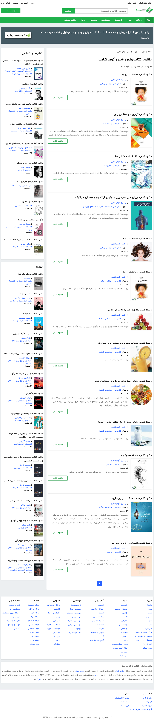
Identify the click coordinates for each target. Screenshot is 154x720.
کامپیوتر (118, 20)
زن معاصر (100, 472)
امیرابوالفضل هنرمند (22, 564)
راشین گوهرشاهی (118, 79)
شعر (150, 613)
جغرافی (124, 620)
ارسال (40, 679)
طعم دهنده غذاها (88, 438)
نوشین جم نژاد (24, 378)
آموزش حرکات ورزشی (106, 563)
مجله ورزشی (34, 624)
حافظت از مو (96, 255)
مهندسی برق (76, 617)
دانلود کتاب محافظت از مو (137, 239)
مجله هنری (34, 640)
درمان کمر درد (94, 214)
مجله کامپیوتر (33, 605)
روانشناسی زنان (97, 135)
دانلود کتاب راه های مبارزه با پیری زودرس (129, 310)
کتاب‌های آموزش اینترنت (22, 74)
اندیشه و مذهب (121, 609)
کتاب (97, 675)
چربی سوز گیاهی (75, 397)
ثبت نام (24, 3)
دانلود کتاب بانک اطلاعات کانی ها (133, 156)
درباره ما (148, 701)
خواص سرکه (102, 438)
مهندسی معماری (74, 613)
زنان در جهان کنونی (86, 472)
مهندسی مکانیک (74, 620)
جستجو (68, 11)
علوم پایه (124, 652)
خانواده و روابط (54, 613)
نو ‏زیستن (73, 472)
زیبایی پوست (85, 91)
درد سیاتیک (106, 214)
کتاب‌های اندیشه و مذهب (21, 320)
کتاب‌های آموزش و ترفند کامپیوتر (18, 71)
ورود (32, 3)
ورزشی (57, 636)
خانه (149, 20)
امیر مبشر (26, 525)
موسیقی (56, 632)
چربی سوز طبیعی (112, 401)
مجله (82, 20)
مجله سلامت (34, 636)
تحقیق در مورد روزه (97, 515)
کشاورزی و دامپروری (119, 648)
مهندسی (105, 20)
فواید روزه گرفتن (70, 515)
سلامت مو (86, 255)
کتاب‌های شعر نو (25, 170)
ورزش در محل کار (111, 559)
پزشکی (125, 613)
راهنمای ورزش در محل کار (63, 559)
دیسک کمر (92, 218)
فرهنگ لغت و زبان (144, 640)
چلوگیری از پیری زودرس (89, 326)
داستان (149, 605)
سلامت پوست (98, 91)
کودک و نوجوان (53, 628)
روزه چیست (83, 515)
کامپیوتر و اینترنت (96, 640)
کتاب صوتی (70, 20)
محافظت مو (100, 288)
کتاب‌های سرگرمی (17, 570)
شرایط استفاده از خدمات (141, 709)
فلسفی (125, 636)
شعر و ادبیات (14, 605)
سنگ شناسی (58, 173)
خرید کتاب (124, 705)
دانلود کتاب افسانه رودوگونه (136, 455)
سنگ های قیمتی (81, 173)
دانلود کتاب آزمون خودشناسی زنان (133, 114)
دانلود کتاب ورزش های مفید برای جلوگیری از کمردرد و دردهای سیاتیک (113, 197)
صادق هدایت (24, 224)
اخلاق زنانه (89, 131)
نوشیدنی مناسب (112, 359)
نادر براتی (26, 278)
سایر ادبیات (147, 648)
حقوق (125, 640)
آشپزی (57, 609)
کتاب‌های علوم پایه (113, 165)
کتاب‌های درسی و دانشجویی (20, 147)
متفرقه (57, 644)
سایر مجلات (34, 644)
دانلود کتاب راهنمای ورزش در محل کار (131, 543)
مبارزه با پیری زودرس (110, 326)
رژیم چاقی (118, 405)
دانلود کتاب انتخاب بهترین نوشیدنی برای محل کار (125, 343)
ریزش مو (107, 255)
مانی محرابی (25, 244)
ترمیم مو (115, 255)
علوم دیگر (124, 656)
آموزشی (17, 628)
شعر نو (149, 617)
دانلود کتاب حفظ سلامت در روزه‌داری (132, 498)
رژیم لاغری (79, 401)
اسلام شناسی (113, 515)
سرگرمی (56, 620)
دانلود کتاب (57, 97)
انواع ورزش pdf (72, 563)
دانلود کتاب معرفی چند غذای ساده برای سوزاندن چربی (123, 381)
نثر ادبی (115, 472)
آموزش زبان (147, 644)
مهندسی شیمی (74, 624)
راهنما (15, 3)
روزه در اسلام (122, 526)
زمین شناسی (113, 173)
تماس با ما (5, 3)
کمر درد (116, 214)
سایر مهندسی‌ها (74, 632)
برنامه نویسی (98, 617)
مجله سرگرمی (33, 617)
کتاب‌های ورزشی (25, 527)
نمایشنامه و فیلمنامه (143, 636)
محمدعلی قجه (24, 545)
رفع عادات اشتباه (79, 214)
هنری (57, 640)
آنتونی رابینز (25, 88)
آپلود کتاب (11, 10)
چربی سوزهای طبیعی (94, 401)
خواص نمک (114, 438)
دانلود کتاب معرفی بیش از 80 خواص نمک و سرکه (125, 422)
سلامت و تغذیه (53, 624)
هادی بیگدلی (24, 318)
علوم (129, 20)
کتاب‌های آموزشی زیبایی (110, 83)
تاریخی (125, 617)
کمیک (149, 624)
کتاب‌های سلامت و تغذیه (110, 206)
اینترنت (101, 605)
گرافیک (100, 636)
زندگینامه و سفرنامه (144, 632)
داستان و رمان (14, 609)
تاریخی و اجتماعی (13, 617)
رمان (150, 609)
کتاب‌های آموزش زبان (23, 444)
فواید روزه (112, 526)
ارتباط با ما (147, 698)
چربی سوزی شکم (90, 397)
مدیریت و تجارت (13, 620)
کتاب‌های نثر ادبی (113, 464)
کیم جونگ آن (24, 505)
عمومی (93, 20)
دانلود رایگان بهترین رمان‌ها (21, 186)
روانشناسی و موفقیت (11, 613)
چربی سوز (115, 397)
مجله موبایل (34, 609)
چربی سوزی (104, 397)
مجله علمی (34, 632)
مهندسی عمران (75, 609)
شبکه (101, 628)
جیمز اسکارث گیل (22, 298)
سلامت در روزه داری (98, 522)
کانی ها (103, 173)
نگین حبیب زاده (23, 68)
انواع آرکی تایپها (55, 135)
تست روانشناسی (70, 135)
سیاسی (124, 632)
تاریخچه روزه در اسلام (62, 522)
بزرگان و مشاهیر (53, 605)
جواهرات (69, 173)
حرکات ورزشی (122, 563)
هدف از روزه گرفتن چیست (74, 518)
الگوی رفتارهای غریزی (74, 131)
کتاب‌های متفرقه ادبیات (22, 247)
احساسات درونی (102, 131)
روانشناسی (114, 131)
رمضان (85, 522)
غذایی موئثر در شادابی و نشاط (65, 326)
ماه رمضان (77, 522)
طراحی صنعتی (75, 605)
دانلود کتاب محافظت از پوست (135, 74)
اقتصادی (124, 605)
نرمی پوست (74, 91)
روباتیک (78, 628)
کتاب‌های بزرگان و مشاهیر (21, 131)
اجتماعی (124, 628)
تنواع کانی (94, 173)
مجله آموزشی (33, 628)
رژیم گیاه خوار (106, 405)
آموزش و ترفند (97, 609)
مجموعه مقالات (112, 288)
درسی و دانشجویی (120, 644)
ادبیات (139, 20)
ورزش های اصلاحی (63, 214)
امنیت (101, 613)
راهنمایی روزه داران (116, 522)
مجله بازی (35, 613)
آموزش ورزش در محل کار (86, 559)
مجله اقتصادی (33, 620)
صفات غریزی (84, 135)
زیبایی (57, 617)
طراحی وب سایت (97, 632)
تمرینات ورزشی (121, 218)
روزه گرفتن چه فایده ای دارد (99, 518)
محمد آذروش (24, 441)
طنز (150, 620)
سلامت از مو (68, 288)
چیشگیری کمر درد (106, 218)
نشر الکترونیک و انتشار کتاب (139, 3)
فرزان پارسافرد (24, 108)
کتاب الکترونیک (122, 698)
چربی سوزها (61, 397)
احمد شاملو (25, 167)
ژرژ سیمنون (25, 338)
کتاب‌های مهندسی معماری (21, 150)
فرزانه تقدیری (24, 358)
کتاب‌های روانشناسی (23, 91)
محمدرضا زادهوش (22, 417)
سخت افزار (99, 624)
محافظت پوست (112, 91)
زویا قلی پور (25, 397)
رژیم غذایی (68, 401)
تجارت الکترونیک (97, 620)
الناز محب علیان (23, 128)
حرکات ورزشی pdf (88, 563)
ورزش (100, 559)
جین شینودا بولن (113, 135)
